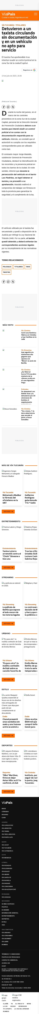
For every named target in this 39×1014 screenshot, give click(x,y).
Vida (3, 925)
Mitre (29, 1003)
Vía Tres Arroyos (8, 834)
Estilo (4, 922)
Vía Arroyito (6, 828)
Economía (5, 910)
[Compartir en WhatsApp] (8, 107)
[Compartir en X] (13, 107)
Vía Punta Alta (7, 837)
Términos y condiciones (11, 954)
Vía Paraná (6, 883)
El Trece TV (19, 1003)
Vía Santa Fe (6, 877)
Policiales (7, 266)
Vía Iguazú (6, 871)
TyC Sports (7, 1009)
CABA (4, 817)
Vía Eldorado (7, 868)
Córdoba (5, 811)
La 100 (5, 1006)
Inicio (4, 808)
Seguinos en (27, 70)
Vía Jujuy (5, 845)
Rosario (5, 814)
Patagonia (6, 894)
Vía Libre (5, 941)
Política (5, 907)
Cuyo (4, 855)
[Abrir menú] (35, 14)
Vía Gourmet (6, 938)
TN (12, 1003)
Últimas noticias (8, 904)
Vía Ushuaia (6, 897)
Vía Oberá (5, 874)
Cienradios (22, 1006)
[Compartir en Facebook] (4, 107)
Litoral (4, 862)
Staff (4, 966)
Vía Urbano (6, 932)
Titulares (21, 25)
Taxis (28, 266)
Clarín (5, 1003)
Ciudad (13, 1006)
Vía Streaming (7, 935)
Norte (4, 842)
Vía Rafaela (6, 880)
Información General (10, 913)
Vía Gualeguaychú (9, 889)
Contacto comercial (10, 960)
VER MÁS (7, 511)
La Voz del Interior (21, 1009)
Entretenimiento (8, 916)
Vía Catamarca (7, 851)
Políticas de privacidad (11, 957)
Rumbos (5, 944)
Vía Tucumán (8, 25)
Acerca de (6, 963)
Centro (4, 822)
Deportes (5, 919)
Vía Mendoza (6, 858)
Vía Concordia (7, 886)
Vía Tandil (5, 831)
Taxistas (6, 272)
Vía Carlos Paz (7, 825)
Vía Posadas (6, 865)
